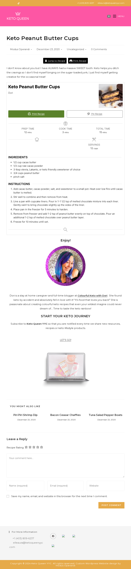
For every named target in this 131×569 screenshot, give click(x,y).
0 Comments (99, 49)
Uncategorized (75, 49)
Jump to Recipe (56, 60)
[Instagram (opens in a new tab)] (11, 3)
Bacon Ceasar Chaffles (65, 415)
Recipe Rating (15, 447)
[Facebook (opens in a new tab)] (8, 3)
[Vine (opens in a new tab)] (19, 3)
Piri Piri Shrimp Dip (25, 415)
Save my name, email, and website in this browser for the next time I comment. (59, 496)
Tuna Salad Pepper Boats (105, 415)
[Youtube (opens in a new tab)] (15, 3)
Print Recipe (79, 60)
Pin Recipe (96, 114)
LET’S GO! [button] (65, 339)
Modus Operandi (20, 49)
